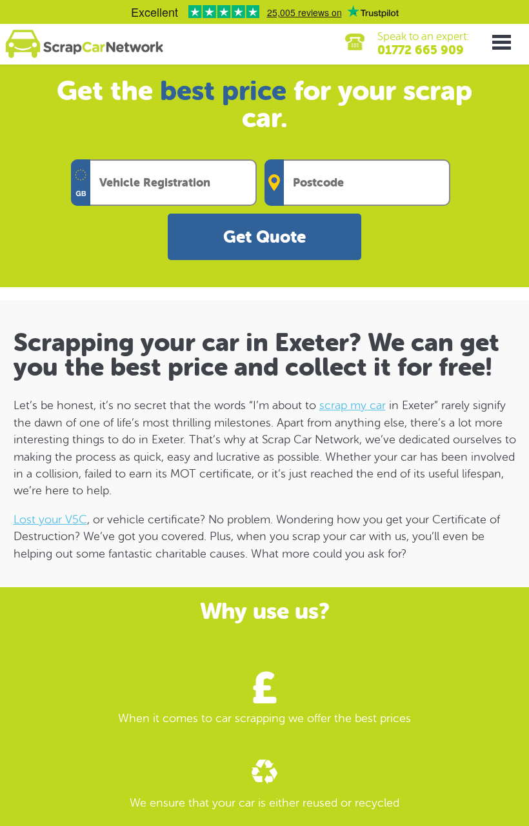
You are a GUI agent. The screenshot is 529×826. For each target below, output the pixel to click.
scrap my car (352, 405)
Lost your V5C (50, 519)
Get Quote (264, 237)
